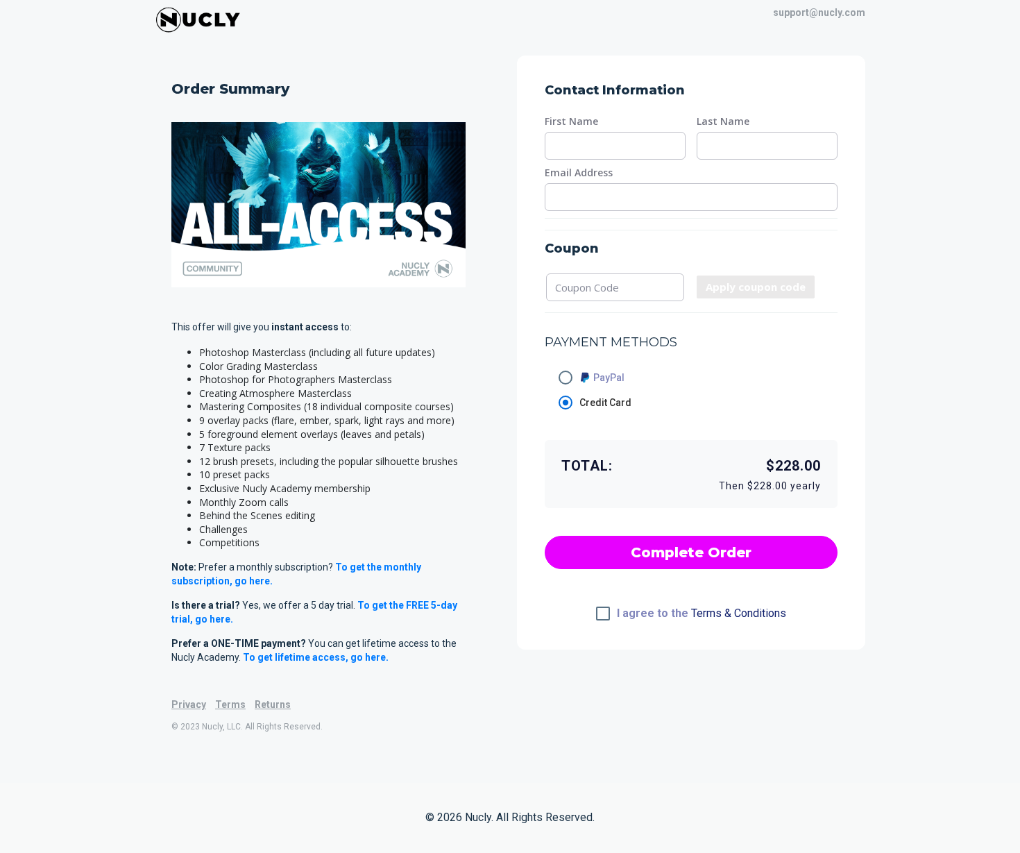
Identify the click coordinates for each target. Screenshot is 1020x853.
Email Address (579, 173)
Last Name (723, 121)
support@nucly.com (819, 12)
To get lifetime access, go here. (316, 657)
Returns (273, 704)
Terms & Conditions (738, 613)
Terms (230, 704)
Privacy (188, 704)
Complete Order (691, 552)
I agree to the (701, 613)
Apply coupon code (756, 287)
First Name (571, 121)
